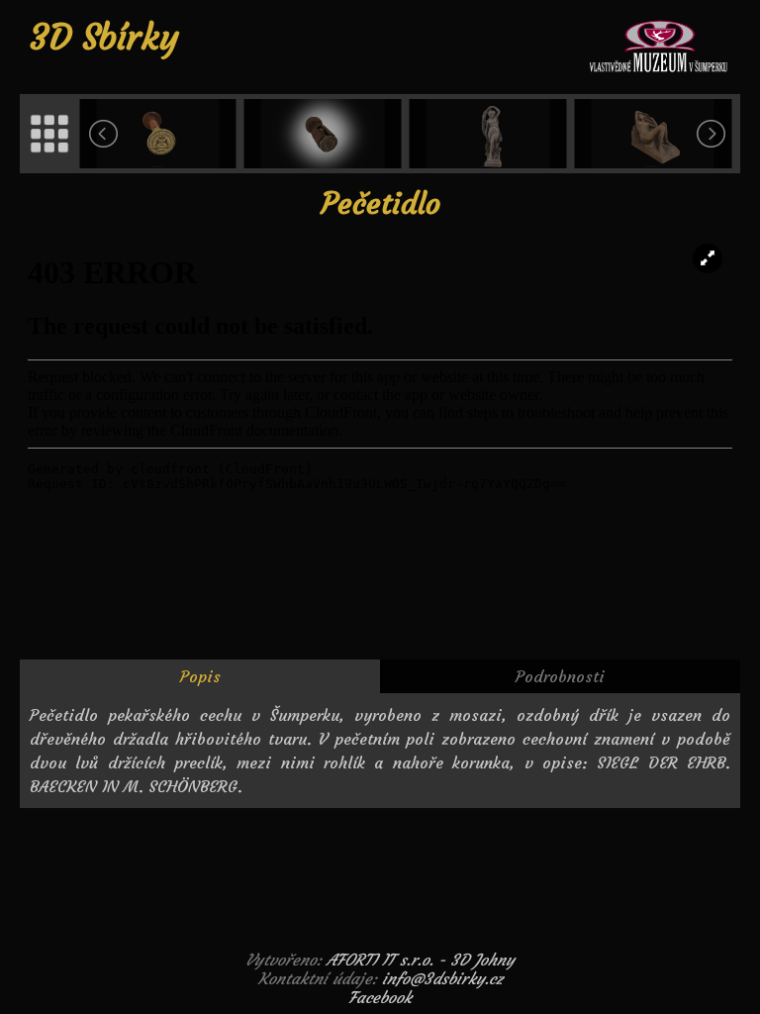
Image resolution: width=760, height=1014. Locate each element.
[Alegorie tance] (490, 133)
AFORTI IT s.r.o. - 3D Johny (421, 959)
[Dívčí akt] (654, 133)
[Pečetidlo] (159, 133)
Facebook (380, 997)
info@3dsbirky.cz (442, 978)
